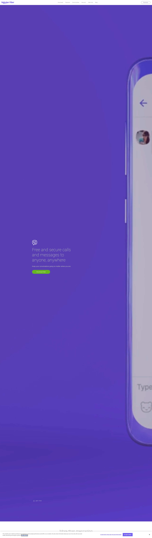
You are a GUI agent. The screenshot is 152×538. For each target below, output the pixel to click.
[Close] (149, 534)
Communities (75, 2)
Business (145, 2)
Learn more (38, 500)
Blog (96, 2)
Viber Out (90, 2)
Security (84, 2)
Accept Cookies (127, 534)
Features (67, 2)
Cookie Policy (24, 535)
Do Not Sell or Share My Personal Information (110, 534)
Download (60, 2)
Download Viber (41, 272)
